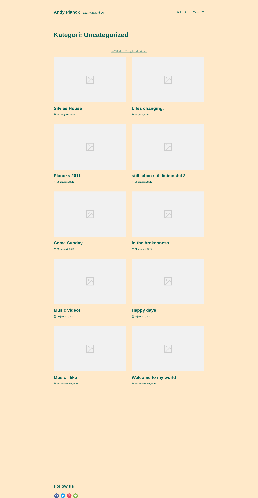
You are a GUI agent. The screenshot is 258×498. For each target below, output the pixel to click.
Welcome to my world (154, 377)
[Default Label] (75, 495)
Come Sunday (68, 242)
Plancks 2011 (67, 175)
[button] (181, 12)
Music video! (67, 310)
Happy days (144, 310)
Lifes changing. (148, 108)
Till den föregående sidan (129, 51)
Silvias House (68, 108)
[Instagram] (69, 495)
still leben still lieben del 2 (159, 175)
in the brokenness (150, 242)
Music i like (65, 377)
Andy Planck (67, 12)
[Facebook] (56, 495)
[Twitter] (63, 495)
